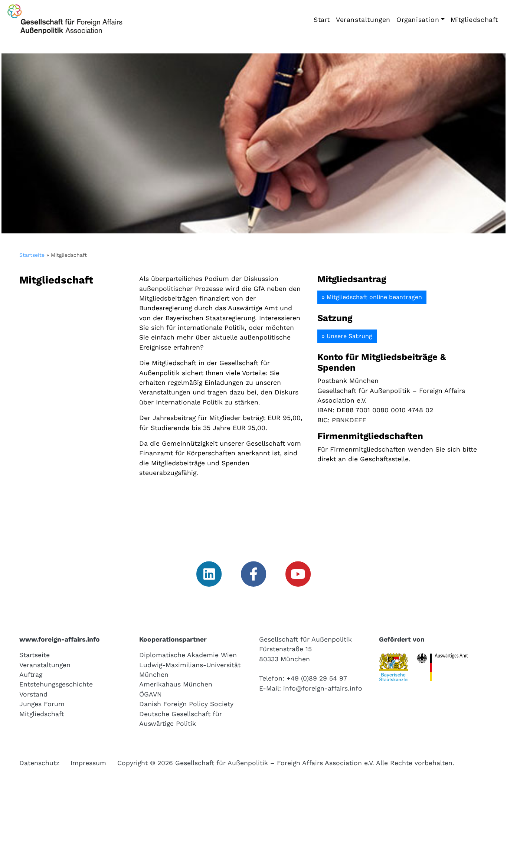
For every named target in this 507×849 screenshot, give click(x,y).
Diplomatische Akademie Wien (188, 655)
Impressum (88, 763)
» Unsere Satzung (347, 336)
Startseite (32, 255)
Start (322, 19)
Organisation (417, 19)
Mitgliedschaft (474, 19)
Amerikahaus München (175, 684)
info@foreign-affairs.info (322, 688)
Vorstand (33, 694)
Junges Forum (42, 704)
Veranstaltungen (363, 19)
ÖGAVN (150, 694)
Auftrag (30, 674)
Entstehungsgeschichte (56, 684)
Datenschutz (39, 763)
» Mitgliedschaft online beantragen (372, 297)
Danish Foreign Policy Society (186, 704)
